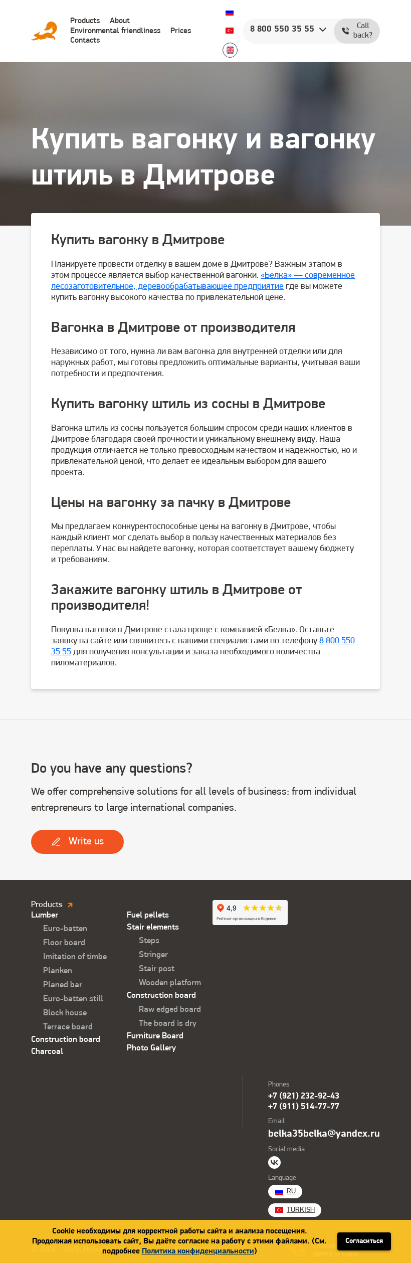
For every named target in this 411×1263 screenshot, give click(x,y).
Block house (65, 1013)
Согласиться (364, 1241)
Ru (230, 12)
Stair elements (153, 927)
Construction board (65, 1039)
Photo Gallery (151, 1048)
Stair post (156, 969)
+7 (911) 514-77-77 (303, 1107)
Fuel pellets (148, 915)
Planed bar (62, 985)
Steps (149, 941)
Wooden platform (170, 983)
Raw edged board (170, 1009)
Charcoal (47, 1051)
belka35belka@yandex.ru (324, 1134)
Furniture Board (155, 1036)
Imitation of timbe (75, 957)
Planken (57, 971)
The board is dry (167, 1023)
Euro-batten (65, 929)
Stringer (153, 955)
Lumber (44, 915)
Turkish (230, 31)
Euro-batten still (73, 999)
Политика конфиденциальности (198, 1251)
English (230, 50)
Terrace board (68, 1027)
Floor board (64, 943)
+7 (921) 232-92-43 (303, 1096)
